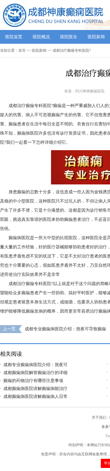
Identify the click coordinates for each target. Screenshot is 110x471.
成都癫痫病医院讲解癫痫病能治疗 (35, 388)
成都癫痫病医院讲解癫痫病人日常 (35, 396)
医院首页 (13, 37)
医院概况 (41, 37)
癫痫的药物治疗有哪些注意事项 (33, 380)
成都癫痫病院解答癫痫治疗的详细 (35, 372)
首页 (22, 50)
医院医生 (68, 37)
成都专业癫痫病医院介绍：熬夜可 (35, 364)
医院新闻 (96, 37)
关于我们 (99, 417)
